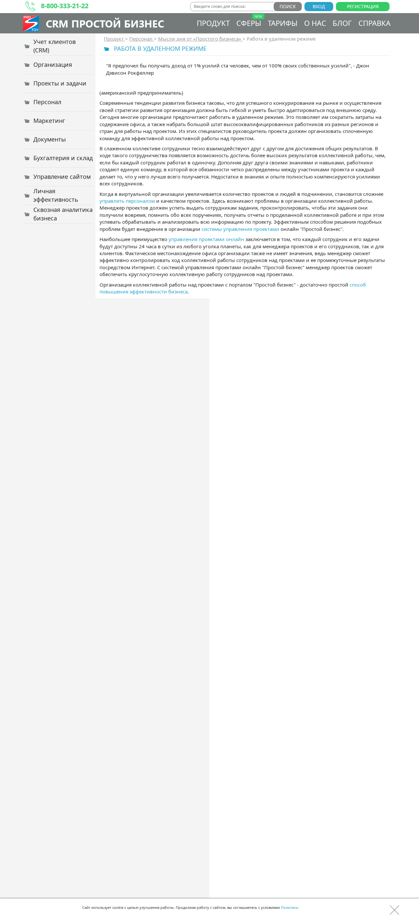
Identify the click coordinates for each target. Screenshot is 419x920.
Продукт (213, 23)
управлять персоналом (127, 200)
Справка (374, 23)
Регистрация (363, 6)
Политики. (290, 907)
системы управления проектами (240, 229)
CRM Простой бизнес (105, 23)
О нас (315, 23)
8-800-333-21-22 (64, 5)
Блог (342, 23)
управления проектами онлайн (206, 239)
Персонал (141, 38)
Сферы (248, 23)
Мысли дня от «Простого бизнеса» (200, 38)
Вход (319, 6)
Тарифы (283, 23)
